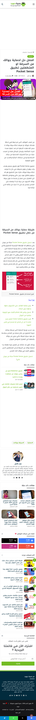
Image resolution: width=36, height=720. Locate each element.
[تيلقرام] (10, 695)
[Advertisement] (18, 28)
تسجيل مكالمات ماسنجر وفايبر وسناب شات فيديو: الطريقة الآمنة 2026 (12, 597)
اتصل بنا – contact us (8, 709)
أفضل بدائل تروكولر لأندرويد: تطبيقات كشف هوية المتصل (26, 522)
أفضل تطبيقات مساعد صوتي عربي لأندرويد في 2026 (26, 502)
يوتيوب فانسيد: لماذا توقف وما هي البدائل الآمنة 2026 (12, 570)
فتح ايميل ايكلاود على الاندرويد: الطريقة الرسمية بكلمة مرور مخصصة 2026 (12, 606)
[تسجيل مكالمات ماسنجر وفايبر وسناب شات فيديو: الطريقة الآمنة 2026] (29, 597)
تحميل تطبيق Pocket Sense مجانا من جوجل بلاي (18, 358)
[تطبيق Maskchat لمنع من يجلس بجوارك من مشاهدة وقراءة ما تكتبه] (29, 372)
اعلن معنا (18, 712)
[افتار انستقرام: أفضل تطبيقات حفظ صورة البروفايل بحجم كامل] (9, 514)
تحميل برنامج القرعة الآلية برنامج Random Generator (12, 615)
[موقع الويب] (22, 478)
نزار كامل (29, 76)
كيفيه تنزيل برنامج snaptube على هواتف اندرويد (13, 578)
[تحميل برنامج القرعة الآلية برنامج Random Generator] (29, 616)
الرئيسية (30, 52)
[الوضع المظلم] (2, 5)
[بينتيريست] (19, 695)
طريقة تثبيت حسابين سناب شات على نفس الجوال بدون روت (12, 561)
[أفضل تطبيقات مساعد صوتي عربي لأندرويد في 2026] (27, 494)
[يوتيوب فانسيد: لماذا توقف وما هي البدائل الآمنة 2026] (29, 571)
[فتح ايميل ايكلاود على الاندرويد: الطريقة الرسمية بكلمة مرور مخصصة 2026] (29, 607)
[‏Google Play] (12, 695)
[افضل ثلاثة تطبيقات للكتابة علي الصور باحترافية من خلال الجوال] (29, 386)
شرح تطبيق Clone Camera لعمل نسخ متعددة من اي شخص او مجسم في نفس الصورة (17, 322)
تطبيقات (24, 52)
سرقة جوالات (18, 442)
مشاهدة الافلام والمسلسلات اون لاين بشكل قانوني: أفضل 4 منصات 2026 (12, 624)
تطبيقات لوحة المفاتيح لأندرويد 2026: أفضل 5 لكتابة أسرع (10, 502)
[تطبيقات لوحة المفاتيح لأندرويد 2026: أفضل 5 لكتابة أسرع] (9, 494)
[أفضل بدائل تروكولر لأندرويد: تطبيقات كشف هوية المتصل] (27, 514)
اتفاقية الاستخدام (20, 709)
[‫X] (21, 695)
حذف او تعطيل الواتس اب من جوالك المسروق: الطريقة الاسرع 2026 (12, 588)
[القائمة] (34, 5)
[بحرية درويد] (18, 4)
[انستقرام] (14, 478)
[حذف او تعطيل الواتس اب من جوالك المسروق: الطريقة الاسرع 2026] (29, 588)
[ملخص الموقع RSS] (26, 695)
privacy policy (30, 709)
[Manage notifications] (31, 715)
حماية (30, 442)
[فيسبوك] (19, 478)
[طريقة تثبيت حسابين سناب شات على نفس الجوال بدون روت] (29, 563)
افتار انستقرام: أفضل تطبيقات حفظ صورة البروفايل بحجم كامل (10, 522)
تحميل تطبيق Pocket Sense (22, 242)
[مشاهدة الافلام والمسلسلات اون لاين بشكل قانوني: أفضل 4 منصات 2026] (29, 625)
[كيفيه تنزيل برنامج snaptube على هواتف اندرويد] (29, 580)
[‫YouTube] (17, 478)
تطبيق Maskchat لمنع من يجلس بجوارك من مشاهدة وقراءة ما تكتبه (13, 374)
